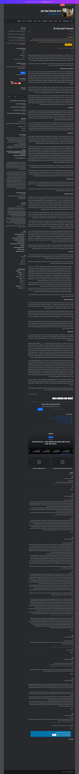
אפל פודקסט (22, 55)
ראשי (72, 21)
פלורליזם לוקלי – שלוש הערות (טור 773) (19, 110)
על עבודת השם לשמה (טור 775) (21, 103)
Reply (71, 489)
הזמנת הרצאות (66, 21)
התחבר (23, 258)
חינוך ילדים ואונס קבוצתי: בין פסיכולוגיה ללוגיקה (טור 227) (60, 418)
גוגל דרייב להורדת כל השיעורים (19, 59)
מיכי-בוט (24, 151)
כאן (43, 343)
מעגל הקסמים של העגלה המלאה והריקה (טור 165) (61, 419)
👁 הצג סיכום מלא (68, 44)
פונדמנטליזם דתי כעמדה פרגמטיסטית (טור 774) (18, 107)
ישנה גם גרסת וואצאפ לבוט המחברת (19, 155)
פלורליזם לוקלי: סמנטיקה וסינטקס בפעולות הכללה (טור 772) (49, 4)
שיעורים (50, 21)
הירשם (54, 734)
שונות (35, 21)
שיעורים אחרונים (23, 27)
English (19, 21)
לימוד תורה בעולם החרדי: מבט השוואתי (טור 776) (18, 100)
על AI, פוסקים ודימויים (22, 126)
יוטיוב (23, 51)
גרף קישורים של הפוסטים (20, 251)
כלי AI (24, 21)
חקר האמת (24, 128)
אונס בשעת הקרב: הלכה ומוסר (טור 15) (63, 423)
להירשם (40, 409)
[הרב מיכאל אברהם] (56, 12)
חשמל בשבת (23, 130)
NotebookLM (15, 152)
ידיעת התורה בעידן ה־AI (22, 121)
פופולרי (15, 96)
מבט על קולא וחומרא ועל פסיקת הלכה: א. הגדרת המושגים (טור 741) (51, 443)
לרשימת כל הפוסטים (20, 249)
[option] (50, 442)
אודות (39, 21)
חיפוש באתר (29, 21)
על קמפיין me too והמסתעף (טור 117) (63, 416)
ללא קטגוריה (68, 25)
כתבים (56, 21)
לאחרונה (22, 96)
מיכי (72, 476)
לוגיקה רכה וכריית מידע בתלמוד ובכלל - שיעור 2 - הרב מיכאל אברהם (15, 43)
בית (71, 25)
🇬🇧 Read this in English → (32, 394)
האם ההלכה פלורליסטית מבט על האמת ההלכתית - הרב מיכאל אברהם (16, 37)
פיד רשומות (23, 260)
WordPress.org (22, 264)
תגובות (9, 96)
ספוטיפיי (23, 53)
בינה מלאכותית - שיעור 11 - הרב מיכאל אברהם (17, 31)
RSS (23, 57)
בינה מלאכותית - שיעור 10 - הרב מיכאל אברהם (16, 34)
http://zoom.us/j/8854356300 (20, 144)
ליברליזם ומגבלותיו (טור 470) (65, 421)
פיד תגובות (23, 262)
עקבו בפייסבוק (23, 87)
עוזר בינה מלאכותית (45, 1)
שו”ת (60, 21)
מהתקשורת (45, 21)
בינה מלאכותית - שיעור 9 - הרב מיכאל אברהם (17, 40)
